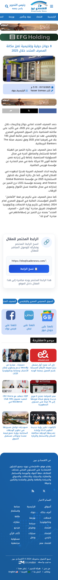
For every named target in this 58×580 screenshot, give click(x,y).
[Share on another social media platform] (10, 110)
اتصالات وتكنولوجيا (45, 520)
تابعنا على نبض (29, 327)
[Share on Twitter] (29, 110)
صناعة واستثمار (15, 509)
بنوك (13, 91)
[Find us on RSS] (33, 491)
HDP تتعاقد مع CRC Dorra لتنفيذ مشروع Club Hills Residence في (15, 399)
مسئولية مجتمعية (15, 541)
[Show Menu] (51, 6)
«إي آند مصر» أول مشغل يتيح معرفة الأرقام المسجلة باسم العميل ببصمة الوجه (43, 368)
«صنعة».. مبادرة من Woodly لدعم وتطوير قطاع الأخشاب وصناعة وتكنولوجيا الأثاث (15, 369)
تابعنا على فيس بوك (10, 327)
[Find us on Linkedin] (38, 491)
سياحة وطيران (31, 525)
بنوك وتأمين (25, 17)
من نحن (47, 568)
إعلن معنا (22, 568)
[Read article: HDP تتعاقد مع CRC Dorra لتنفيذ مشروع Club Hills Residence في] (15, 386)
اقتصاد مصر (45, 543)
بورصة (11, 17)
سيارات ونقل (31, 535)
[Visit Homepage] (39, 7)
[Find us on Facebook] (49, 491)
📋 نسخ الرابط (29, 268)
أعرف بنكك (45, 512)
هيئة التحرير (35, 568)
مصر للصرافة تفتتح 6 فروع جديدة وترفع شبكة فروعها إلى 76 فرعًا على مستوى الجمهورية (43, 400)
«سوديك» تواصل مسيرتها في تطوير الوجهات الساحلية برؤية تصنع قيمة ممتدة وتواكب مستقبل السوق (15, 433)
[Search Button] (6, 6)
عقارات (16, 522)
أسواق (47, 507)
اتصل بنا (37, 572)
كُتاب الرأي (15, 533)
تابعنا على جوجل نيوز (47, 328)
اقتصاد (39, 17)
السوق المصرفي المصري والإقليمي (36, 301)
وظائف (47, 572)
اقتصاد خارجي (47, 535)
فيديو (17, 528)
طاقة (17, 516)
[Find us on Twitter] (44, 491)
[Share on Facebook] (48, 110)
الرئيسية (52, 17)
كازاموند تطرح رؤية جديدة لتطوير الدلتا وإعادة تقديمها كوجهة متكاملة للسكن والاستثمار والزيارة (43, 431)
